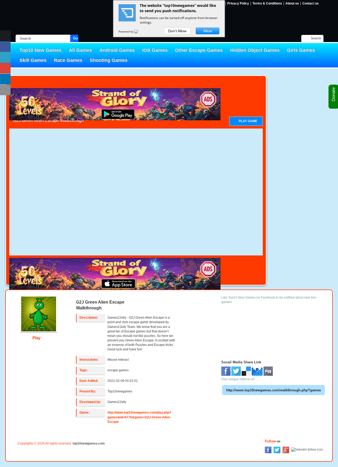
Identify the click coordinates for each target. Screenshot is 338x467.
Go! (75, 38)
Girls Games (301, 50)
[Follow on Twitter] (5, 57)
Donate (333, 95)
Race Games (68, 60)
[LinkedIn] (307, 449)
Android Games (117, 50)
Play (36, 338)
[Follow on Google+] (5, 68)
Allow (207, 31)
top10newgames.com (89, 443)
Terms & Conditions (267, 3)
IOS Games (155, 50)
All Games (80, 50)
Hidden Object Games (255, 50)
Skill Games (33, 60)
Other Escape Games (199, 50)
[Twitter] (277, 449)
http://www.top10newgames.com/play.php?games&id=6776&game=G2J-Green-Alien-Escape (139, 417)
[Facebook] (268, 449)
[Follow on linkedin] (5, 79)
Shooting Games (109, 60)
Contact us (310, 3)
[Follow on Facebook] (5, 46)
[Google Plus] (286, 449)
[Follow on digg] (5, 90)
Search (316, 38)
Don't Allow (177, 31)
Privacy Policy (238, 3)
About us (292, 3)
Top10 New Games (41, 50)
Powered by (126, 31)
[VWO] (139, 31)
